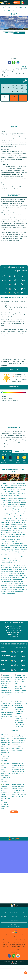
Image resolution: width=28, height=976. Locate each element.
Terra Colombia (14, 913)
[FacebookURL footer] (9, 956)
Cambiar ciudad (8, 33)
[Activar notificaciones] (25, 972)
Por (24, 66)
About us (22, 940)
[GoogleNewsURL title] (18, 62)
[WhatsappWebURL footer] (14, 956)
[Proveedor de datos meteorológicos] (14, 963)
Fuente (21, 68)
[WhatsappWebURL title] (14, 62)
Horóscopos (14, 916)
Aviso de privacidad (14, 940)
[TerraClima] (22, 2)
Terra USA (3, 916)
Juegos (25, 916)
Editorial (18, 926)
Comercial (10, 926)
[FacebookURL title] (9, 62)
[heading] (14, 812)
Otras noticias (14, 920)
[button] (26, 2)
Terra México (23, 913)
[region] (14, 46)
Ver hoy (19, 33)
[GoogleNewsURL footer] (18, 956)
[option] (5, 98)
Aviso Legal (6, 940)
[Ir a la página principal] (5, 2)
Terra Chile (3, 913)
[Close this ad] (26, 968)
